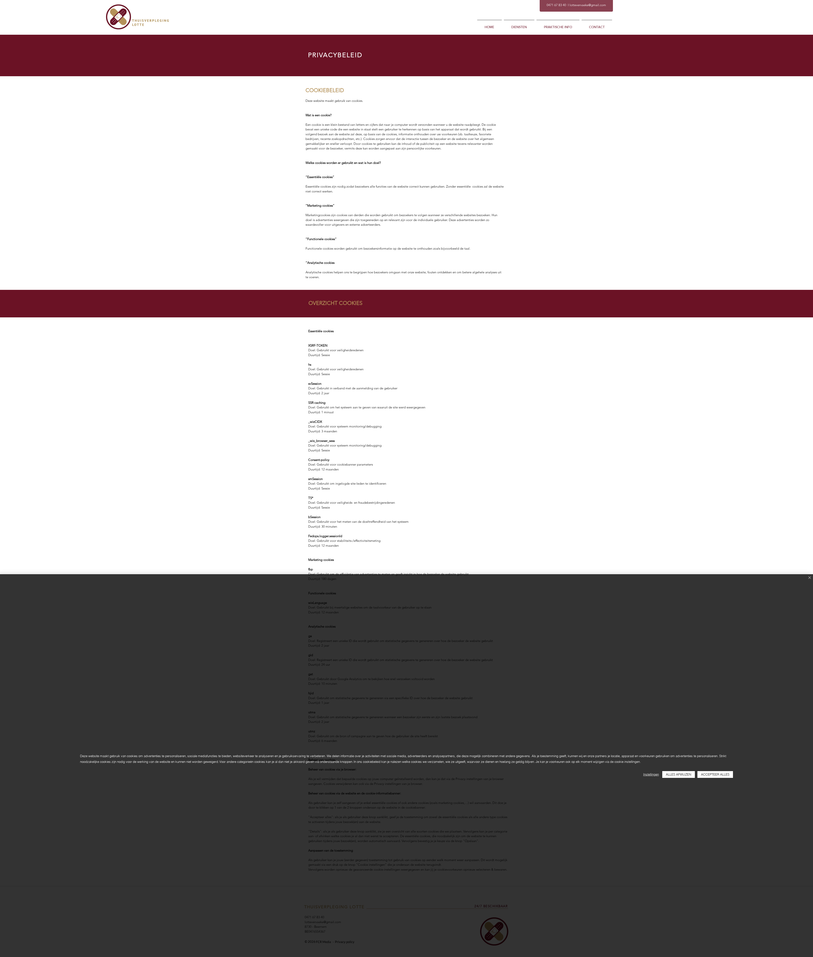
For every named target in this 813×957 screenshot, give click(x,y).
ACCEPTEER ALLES (715, 774)
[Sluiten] (809, 578)
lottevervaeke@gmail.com (588, 5)
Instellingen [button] (651, 774)
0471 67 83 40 (556, 5)
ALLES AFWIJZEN (678, 774)
